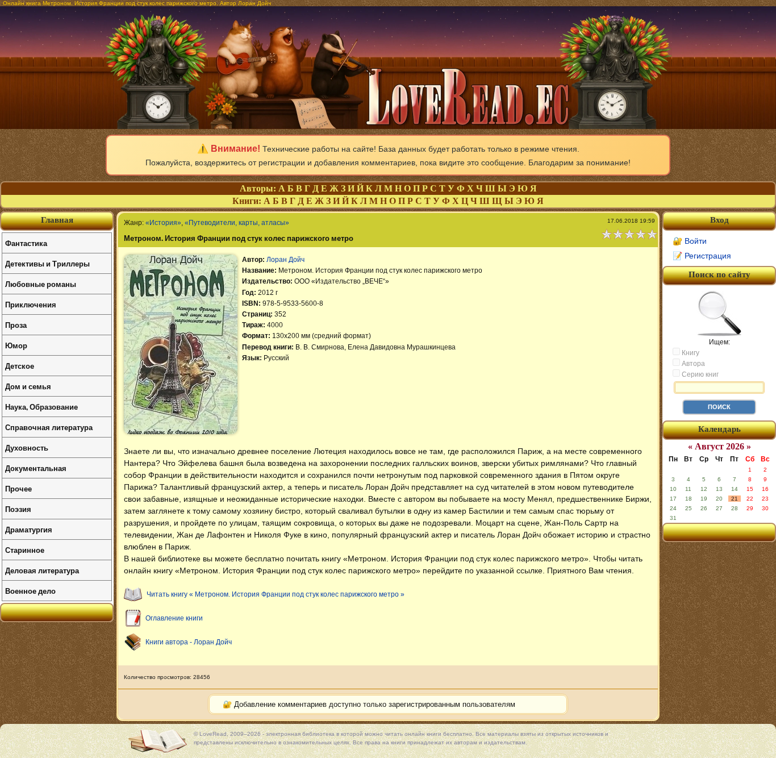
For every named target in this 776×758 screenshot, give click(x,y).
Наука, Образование (41, 406)
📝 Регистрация (702, 255)
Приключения (30, 304)
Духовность (26, 447)
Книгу (689, 353)
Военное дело (30, 590)
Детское (19, 365)
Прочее (18, 488)
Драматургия (28, 529)
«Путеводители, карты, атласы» (237, 223)
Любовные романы (40, 283)
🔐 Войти (690, 240)
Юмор (16, 345)
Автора (692, 364)
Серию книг (699, 374)
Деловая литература (42, 570)
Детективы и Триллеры (47, 263)
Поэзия (18, 508)
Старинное (24, 549)
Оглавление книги (174, 618)
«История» (163, 223)
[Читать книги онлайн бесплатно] (388, 126)
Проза (16, 324)
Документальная (35, 468)
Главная (57, 219)
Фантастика (26, 243)
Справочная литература (49, 427)
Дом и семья (28, 386)
